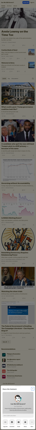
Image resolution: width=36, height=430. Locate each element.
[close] (32, 388)
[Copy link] (5, 422)
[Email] (18, 422)
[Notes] (25, 422)
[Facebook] (12, 422)
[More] (32, 422)
